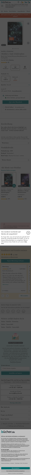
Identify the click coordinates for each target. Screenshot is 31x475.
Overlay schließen (28, 232)
